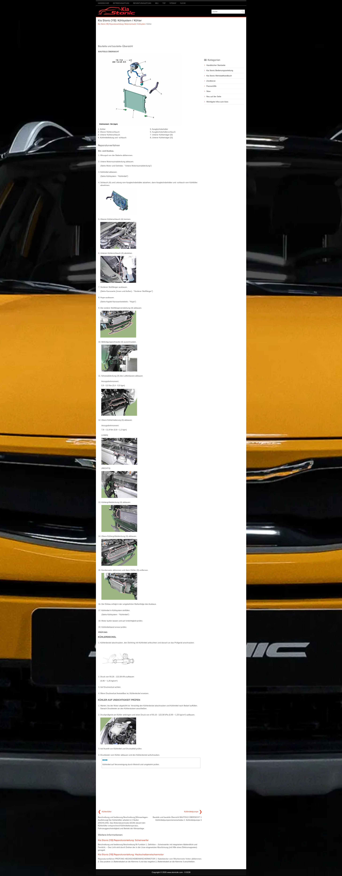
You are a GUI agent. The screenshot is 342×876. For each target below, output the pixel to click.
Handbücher (103, 3)
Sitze (208, 91)
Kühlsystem (141, 24)
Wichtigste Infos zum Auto (217, 102)
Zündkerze (210, 81)
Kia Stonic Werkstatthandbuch (219, 76)
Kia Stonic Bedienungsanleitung (219, 70)
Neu (156, 3)
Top (164, 3)
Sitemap (173, 3)
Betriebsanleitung (121, 3)
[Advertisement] (150, 35)
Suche (183, 3)
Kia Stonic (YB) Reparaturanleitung (110, 24)
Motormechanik (130, 24)
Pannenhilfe (211, 86)
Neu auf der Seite (213, 96)
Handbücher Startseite (215, 65)
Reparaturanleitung (142, 3)
